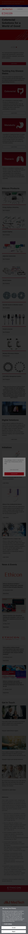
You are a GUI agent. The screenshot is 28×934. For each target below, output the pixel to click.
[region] (14, 920)
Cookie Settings (8, 924)
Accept (13, 927)
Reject (13, 931)
